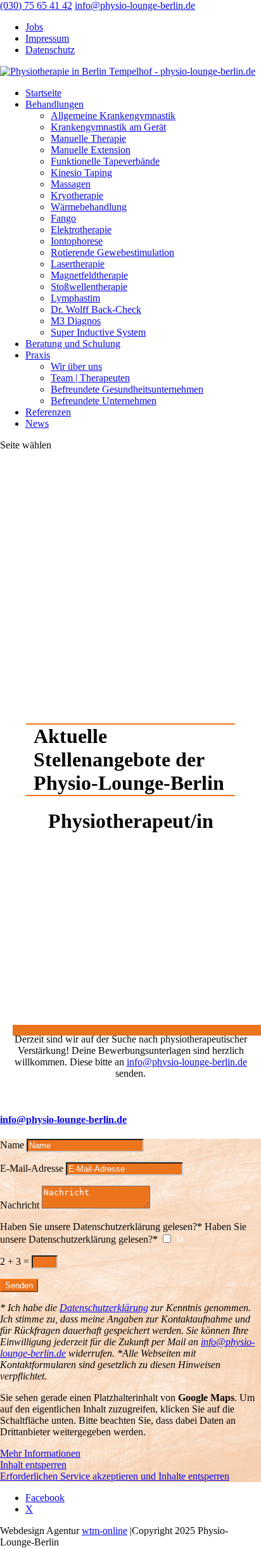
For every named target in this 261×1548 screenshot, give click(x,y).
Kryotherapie (77, 195)
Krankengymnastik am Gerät (108, 127)
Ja (179, 1239)
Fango (63, 218)
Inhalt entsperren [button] (33, 1464)
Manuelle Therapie (88, 138)
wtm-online (104, 1530)
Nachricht (19, 1205)
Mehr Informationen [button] (40, 1453)
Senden (19, 1285)
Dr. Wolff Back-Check (96, 309)
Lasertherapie (78, 263)
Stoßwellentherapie (89, 286)
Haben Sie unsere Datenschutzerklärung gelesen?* (101, 1226)
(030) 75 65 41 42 (36, 5)
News (37, 423)
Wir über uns (76, 366)
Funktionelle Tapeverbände (105, 161)
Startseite (43, 92)
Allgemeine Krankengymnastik (113, 115)
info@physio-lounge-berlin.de (187, 1061)
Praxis (37, 355)
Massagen (71, 184)
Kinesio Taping (81, 172)
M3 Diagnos (76, 320)
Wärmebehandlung (89, 206)
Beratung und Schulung (72, 343)
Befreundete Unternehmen (103, 400)
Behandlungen (54, 104)
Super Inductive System (98, 332)
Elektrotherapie (81, 229)
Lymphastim (75, 298)
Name (12, 1144)
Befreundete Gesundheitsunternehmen (127, 389)
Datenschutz (50, 49)
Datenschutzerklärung (104, 1307)
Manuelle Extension (90, 149)
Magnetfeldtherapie (89, 275)
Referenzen (48, 412)
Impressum (47, 38)
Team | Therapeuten (90, 377)
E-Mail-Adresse (31, 1168)
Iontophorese (77, 241)
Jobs (34, 27)
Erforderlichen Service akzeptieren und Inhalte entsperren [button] (114, 1476)
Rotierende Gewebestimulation (112, 252)
